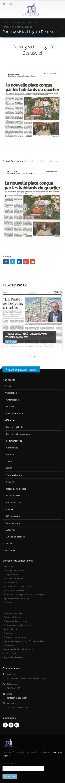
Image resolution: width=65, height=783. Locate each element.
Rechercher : (8, 763)
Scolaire (10, 482)
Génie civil (57, 161)
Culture (9, 509)
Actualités (11, 529)
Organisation (12, 399)
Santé (9, 461)
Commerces (12, 447)
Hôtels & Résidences (16, 488)
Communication (12, 523)
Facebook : (6, 261)
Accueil (8, 386)
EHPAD (9, 468)
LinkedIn (19, 261)
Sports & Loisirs (14, 475)
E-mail (32, 261)
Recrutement (11, 550)
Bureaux (10, 454)
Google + (26, 261)
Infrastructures (13, 495)
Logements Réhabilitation (18, 434)
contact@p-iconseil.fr (17, 697)
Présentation (11, 393)
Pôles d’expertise (14, 413)
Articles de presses (15, 536)
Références (10, 420)
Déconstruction (13, 516)
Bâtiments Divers (14, 502)
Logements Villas (14, 440)
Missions (10, 406)
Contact (8, 543)
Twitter (12, 261)
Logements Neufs (14, 427)
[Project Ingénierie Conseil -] (32, 9)
